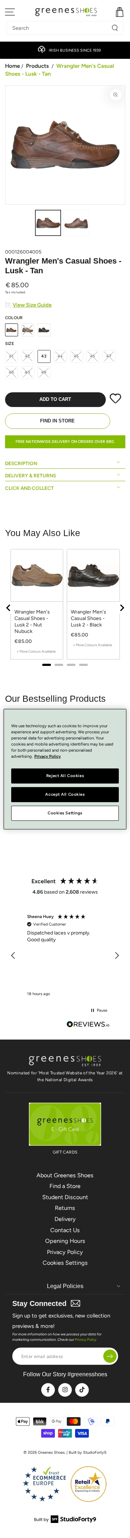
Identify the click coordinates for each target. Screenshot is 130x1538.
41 (11, 356)
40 (28, 372)
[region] (65, 607)
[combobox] (59, 28)
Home (12, 65)
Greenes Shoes (51, 1452)
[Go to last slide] (8, 608)
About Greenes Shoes (65, 1175)
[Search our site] (115, 28)
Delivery (65, 1219)
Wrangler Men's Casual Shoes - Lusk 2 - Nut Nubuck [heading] (32, 621)
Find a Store (65, 1186)
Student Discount (65, 1197)
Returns (65, 1208)
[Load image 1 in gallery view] (48, 223)
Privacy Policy (65, 1252)
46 (93, 356)
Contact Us (65, 1230)
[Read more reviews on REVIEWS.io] (88, 1025)
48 (11, 372)
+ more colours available (36, 651)
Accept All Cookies (64, 794)
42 (28, 356)
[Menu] (10, 12)
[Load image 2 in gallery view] (76, 223)
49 (44, 372)
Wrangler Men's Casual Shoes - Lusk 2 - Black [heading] (88, 618)
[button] (13, 955)
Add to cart (55, 399)
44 (60, 356)
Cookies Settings (65, 1262)
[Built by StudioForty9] (65, 1521)
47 (109, 356)
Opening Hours (65, 1241)
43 (44, 356)
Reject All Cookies (65, 775)
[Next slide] (121, 608)
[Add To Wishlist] (115, 402)
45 (76, 356)
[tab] (46, 665)
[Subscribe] (110, 1356)
